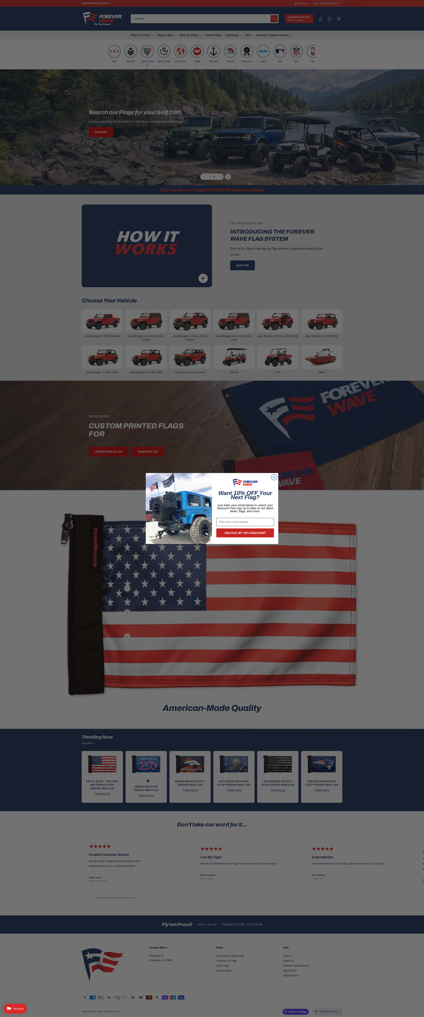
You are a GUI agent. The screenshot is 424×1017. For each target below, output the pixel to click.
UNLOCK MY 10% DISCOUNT (245, 533)
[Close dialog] (274, 477)
